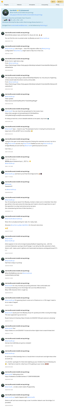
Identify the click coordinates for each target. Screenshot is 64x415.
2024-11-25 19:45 (9, 166)
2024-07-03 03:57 (9, 253)
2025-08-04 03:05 (9, 70)
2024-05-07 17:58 (9, 346)
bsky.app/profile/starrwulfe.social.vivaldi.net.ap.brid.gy (26, 15)
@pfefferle (25, 225)
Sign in (53, 1)
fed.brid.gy (43, 25)
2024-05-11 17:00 (9, 333)
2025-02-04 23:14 (9, 134)
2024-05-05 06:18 (9, 405)
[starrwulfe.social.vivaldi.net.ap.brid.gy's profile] (2, 33)
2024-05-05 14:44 (9, 389)
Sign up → (60, 1)
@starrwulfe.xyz (44, 38)
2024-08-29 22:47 (9, 192)
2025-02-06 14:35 (9, 121)
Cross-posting (45, 4)
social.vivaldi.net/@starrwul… (19, 25)
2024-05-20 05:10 (9, 292)
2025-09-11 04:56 (9, 53)
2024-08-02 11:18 (9, 211)
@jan (20, 225)
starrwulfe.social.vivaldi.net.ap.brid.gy (17, 32)
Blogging (6, 4)
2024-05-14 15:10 (9, 321)
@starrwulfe (8, 111)
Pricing (57, 4)
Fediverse (19, 4)
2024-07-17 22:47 (9, 231)
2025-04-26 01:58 (9, 103)
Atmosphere (32, 4)
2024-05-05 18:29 (9, 379)
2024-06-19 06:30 (9, 265)
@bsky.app (8, 184)
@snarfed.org (18, 51)
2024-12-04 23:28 (9, 151)
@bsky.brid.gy (46, 48)
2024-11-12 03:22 (9, 176)
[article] (32, 37)
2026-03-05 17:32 (9, 41)
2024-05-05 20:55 (9, 367)
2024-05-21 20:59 (9, 278)
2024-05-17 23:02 (9, 305)
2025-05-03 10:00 (9, 89)
